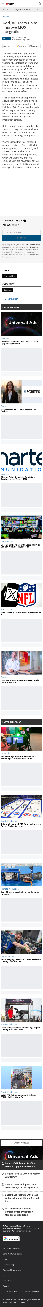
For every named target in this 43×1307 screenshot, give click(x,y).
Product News (10, 276)
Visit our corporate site (21, 1231)
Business (6, 16)
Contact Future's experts (12, 1254)
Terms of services (31, 245)
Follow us (23, 46)
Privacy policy (8, 1259)
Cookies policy (8, 1264)
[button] (3, 3)
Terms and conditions (11, 1248)
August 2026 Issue (22, 10)
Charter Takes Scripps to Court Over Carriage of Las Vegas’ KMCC (22, 1186)
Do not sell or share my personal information (21, 1291)
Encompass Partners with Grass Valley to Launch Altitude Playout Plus (22, 1198)
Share (8, 46)
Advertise (6, 1286)
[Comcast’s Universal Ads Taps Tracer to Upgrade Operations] (21, 1158)
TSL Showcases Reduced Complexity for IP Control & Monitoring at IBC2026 (19, 1211)
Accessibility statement (12, 1270)
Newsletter (36, 46)
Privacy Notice (34, 247)
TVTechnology (20, 37)
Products (6, 38)
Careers (6, 1275)
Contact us (7, 1280)
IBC (38, 10)
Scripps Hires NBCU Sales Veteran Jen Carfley (22, 1175)
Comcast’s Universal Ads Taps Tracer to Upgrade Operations (20, 1165)
